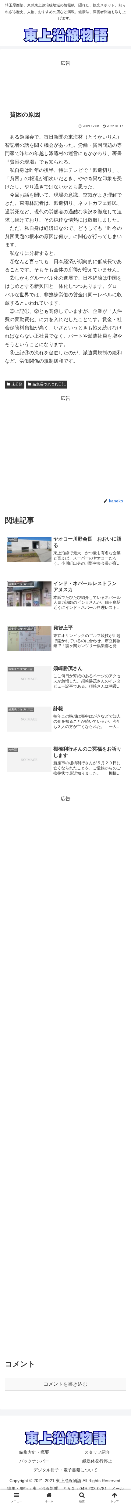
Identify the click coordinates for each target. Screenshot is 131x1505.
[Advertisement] (65, 83)
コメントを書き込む (65, 1384)
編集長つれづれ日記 (49, 384)
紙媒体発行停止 (97, 1461)
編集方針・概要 (34, 1452)
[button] (118, 1025)
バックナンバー (34, 1461)
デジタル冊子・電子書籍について (65, 1469)
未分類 (17, 384)
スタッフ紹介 (97, 1452)
